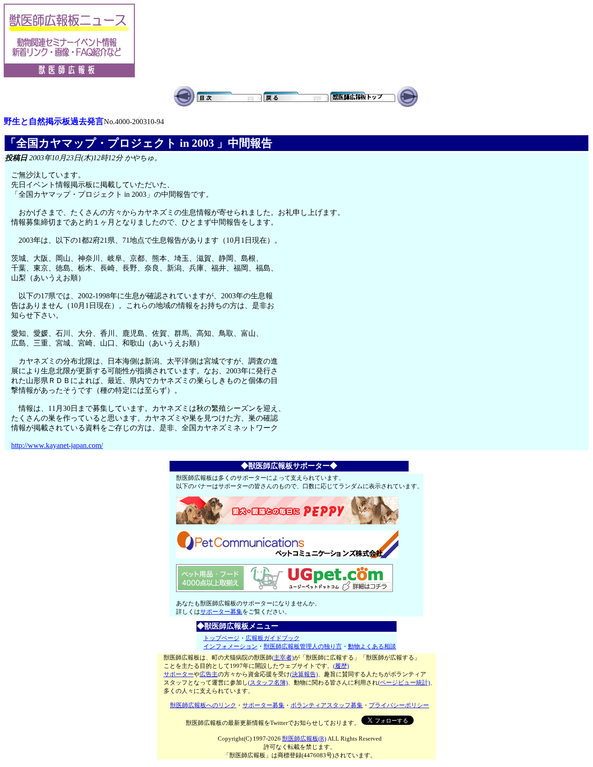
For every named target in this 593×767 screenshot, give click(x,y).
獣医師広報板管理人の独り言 (303, 646)
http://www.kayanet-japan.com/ (57, 445)
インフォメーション (230, 646)
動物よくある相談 (372, 646)
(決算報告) (304, 674)
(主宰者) (283, 657)
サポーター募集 (221, 611)
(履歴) (341, 665)
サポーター (179, 674)
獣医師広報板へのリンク (203, 705)
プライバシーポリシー (399, 705)
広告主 (209, 674)
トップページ (221, 638)
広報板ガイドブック (273, 638)
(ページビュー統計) (404, 682)
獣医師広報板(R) (304, 738)
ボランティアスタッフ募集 (326, 705)
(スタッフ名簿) (268, 682)
